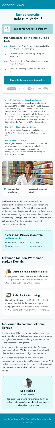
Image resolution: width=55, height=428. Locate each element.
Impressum (27, 422)
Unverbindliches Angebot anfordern (27, 80)
